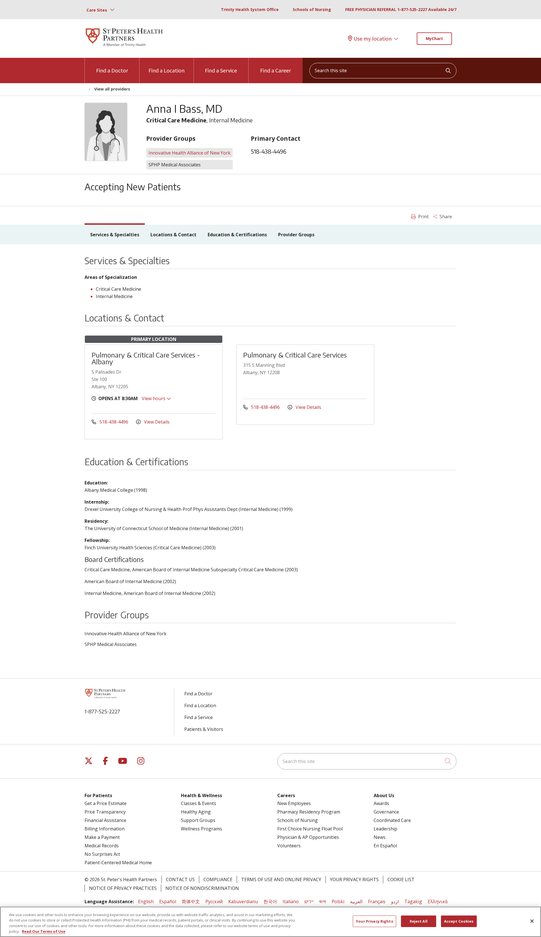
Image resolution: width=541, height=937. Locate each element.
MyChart (434, 38)
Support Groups (198, 820)
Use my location (373, 38)
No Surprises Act (102, 854)
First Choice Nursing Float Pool (310, 829)
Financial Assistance (105, 820)
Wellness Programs (201, 829)
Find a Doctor (112, 70)
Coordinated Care (392, 820)
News (379, 837)
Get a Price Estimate (106, 803)
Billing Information (105, 829)
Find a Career (275, 70)
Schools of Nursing (312, 9)
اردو (395, 901)
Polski (338, 901)
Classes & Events (198, 803)
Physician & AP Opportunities (308, 837)
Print (423, 216)
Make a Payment (102, 837)
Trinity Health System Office (250, 9)
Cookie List (400, 879)
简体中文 (191, 901)
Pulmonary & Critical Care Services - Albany (146, 358)
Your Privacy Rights (354, 879)
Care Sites (97, 10)
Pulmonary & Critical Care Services (295, 354)
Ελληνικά (437, 901)
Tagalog (413, 901)
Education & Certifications (237, 235)
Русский (214, 901)
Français (376, 901)
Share (445, 216)
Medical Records (102, 846)
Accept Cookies (459, 921)
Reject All (418, 921)
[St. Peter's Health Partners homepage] (124, 47)
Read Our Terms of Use (43, 931)
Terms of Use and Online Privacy (281, 879)
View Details (156, 422)
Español (167, 901)
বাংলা (322, 901)
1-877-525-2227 (102, 711)
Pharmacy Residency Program (308, 812)
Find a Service (221, 70)
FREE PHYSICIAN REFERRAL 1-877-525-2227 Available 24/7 (400, 9)
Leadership (385, 829)
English (146, 901)
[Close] (532, 921)
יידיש (308, 901)
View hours (154, 398)
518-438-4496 (268, 151)
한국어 (270, 901)
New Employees (294, 803)
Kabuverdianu (243, 901)
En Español (385, 846)
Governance (386, 812)
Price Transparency (105, 812)
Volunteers (289, 846)
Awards (381, 803)
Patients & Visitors (203, 729)
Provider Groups (296, 235)
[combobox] (382, 70)
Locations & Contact (173, 235)
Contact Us (180, 879)
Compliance (217, 879)
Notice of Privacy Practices (123, 888)
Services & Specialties (114, 235)
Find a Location (166, 70)
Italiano (291, 901)
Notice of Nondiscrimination (202, 888)
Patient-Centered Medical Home (118, 862)
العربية (356, 901)
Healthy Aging (196, 812)
